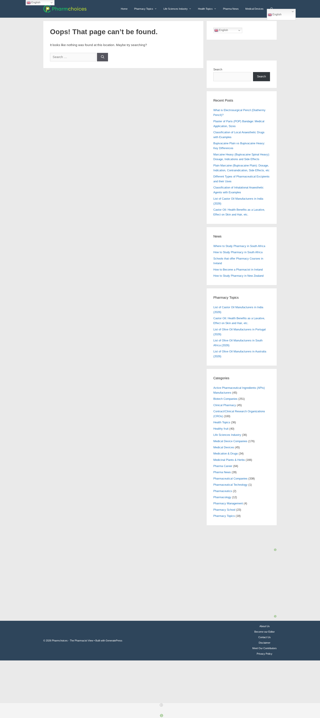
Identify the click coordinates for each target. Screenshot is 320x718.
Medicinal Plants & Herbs (229, 459)
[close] (161, 704)
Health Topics (205, 8)
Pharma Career (222, 466)
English (277, 14)
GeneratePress (114, 640)
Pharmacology (222, 497)
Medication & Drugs (225, 453)
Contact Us (264, 637)
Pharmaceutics (222, 491)
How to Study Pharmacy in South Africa (237, 252)
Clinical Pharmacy (224, 405)
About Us (265, 626)
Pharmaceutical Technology (230, 484)
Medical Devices (254, 8)
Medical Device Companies (230, 441)
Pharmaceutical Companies (230, 478)
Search (217, 69)
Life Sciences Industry (176, 8)
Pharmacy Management (228, 503)
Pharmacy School (224, 509)
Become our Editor (264, 631)
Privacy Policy (264, 653)
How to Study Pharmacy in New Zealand (238, 275)
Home (124, 8)
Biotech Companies (225, 398)
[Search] (102, 57)
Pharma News (231, 8)
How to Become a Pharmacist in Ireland (238, 269)
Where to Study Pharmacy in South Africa (239, 246)
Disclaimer (264, 642)
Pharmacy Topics (143, 8)
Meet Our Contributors (264, 648)
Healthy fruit (220, 428)
